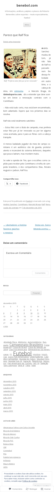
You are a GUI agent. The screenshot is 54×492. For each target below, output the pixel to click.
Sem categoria (10, 365)
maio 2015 (7, 404)
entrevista (18, 91)
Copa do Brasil (20, 347)
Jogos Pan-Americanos (18, 356)
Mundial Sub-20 (15, 361)
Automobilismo (35, 342)
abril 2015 (7, 407)
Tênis (27, 365)
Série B (21, 365)
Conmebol (7, 450)
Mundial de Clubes (27, 359)
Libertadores (36, 356)
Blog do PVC (8, 440)
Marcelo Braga (35, 204)
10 (31, 313)
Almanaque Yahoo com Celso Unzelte (19, 427)
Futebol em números (12, 457)
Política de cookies (29, 481)
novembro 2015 (9, 384)
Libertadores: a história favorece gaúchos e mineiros (14, 229)
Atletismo (22, 342)
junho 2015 (7, 401)
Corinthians (23, 204)
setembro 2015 (9, 391)
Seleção (44, 363)
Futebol (29, 201)
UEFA (5, 467)
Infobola (6, 460)
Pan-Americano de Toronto (19, 363)
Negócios (37, 361)
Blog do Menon (9, 434)
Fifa (4, 454)
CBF (4, 447)
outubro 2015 (8, 388)
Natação (27, 361)
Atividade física (10, 342)
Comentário (40, 273)
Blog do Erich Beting (11, 431)
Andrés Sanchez (10, 204)
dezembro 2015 (9, 381)
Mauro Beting (9, 464)
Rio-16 (36, 363)
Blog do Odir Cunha (11, 437)
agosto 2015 (8, 394)
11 (38, 313)
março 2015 (8, 411)
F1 (11, 354)
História (36, 354)
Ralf (43, 204)
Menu (27, 25)
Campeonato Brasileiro (26, 344)
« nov (5, 326)
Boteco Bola (8, 444)
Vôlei (33, 365)
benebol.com (27, 5)
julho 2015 (7, 398)
